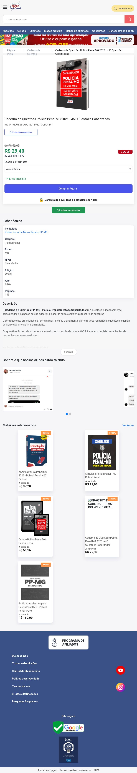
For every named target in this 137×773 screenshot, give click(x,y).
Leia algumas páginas (23, 132)
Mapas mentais (53, 30)
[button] (67, 414)
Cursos (21, 30)
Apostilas (8, 30)
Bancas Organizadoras (122, 30)
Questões (35, 30)
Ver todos (128, 425)
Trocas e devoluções (24, 663)
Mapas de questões (77, 30)
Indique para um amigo (70, 210)
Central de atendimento (26, 671)
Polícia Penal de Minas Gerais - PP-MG (26, 232)
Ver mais (68, 352)
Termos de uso (21, 686)
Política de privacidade (25, 678)
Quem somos (20, 655)
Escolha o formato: (15, 162)
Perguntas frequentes (25, 701)
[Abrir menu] (5, 9)
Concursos (98, 30)
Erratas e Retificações (25, 694)
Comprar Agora (68, 188)
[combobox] (59, 19)
